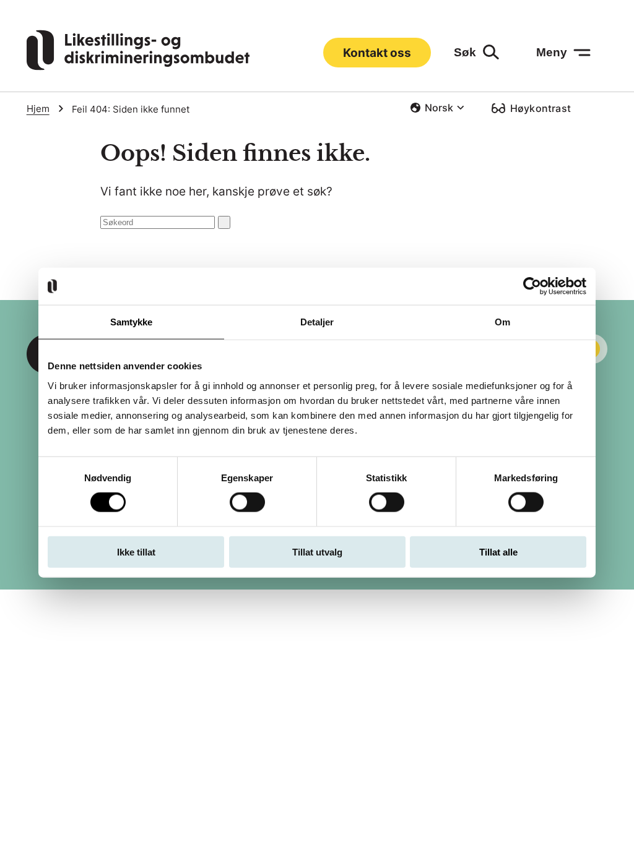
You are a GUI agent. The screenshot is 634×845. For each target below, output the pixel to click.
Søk (465, 52)
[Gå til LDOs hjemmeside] (138, 66)
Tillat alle (498, 551)
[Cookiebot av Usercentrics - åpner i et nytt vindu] (532, 286)
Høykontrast (540, 108)
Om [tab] (502, 322)
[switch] (247, 502)
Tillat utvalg (317, 551)
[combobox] (437, 107)
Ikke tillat (136, 551)
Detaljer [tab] (317, 322)
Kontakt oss (377, 53)
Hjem (38, 108)
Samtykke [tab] (131, 322)
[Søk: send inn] (224, 222)
